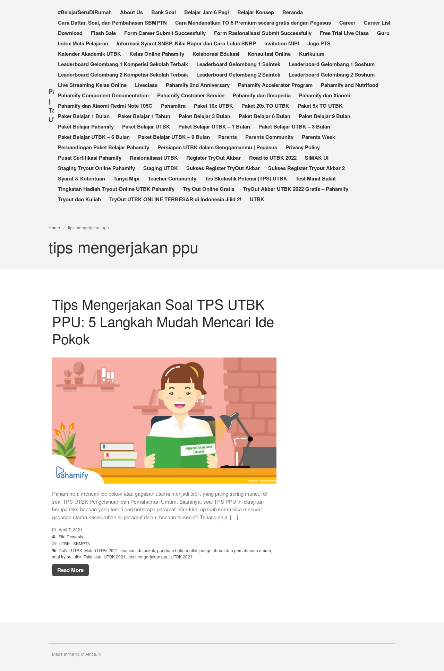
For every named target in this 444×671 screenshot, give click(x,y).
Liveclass (146, 85)
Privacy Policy (302, 147)
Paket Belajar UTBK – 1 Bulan (214, 126)
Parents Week (318, 137)
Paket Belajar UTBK (146, 126)
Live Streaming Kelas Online (92, 85)
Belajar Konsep (255, 12)
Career (347, 22)
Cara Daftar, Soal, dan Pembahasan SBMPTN (112, 22)
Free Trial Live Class (344, 33)
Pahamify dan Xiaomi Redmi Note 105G (105, 105)
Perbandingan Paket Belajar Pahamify (103, 147)
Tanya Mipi (126, 178)
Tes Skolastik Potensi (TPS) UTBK (246, 178)
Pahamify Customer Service (190, 95)
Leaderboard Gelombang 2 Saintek (238, 74)
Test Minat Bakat (316, 178)
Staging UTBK (160, 168)
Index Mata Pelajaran (83, 43)
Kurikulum (311, 54)
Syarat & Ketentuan (81, 178)
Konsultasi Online (269, 54)
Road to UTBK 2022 (273, 157)
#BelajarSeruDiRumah (85, 12)
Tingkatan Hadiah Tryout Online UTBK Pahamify (116, 189)
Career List (377, 22)
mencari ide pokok (137, 550)
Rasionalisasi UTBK (154, 157)
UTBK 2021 (182, 556)
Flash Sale (103, 33)
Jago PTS (319, 43)
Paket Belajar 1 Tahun (144, 116)
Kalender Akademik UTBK (89, 54)
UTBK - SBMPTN (75, 543)
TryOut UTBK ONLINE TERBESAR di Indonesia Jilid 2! (175, 199)
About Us (131, 12)
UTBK (257, 199)
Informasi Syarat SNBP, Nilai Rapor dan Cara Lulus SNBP (186, 43)
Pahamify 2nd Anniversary (198, 85)
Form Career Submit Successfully (165, 33)
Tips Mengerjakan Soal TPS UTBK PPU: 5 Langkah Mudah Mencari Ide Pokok (163, 321)
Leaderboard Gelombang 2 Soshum (332, 74)
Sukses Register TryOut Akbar (223, 168)
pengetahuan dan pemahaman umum (235, 550)
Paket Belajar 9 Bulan (324, 116)
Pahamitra (173, 105)
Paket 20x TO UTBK (265, 105)
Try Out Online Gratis (208, 189)
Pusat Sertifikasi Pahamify (89, 157)
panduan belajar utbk (177, 550)
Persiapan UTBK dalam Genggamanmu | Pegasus (217, 147)
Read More (70, 570)
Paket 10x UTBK (213, 105)
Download (70, 33)
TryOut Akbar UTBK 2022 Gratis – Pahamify (295, 189)
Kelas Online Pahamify (156, 54)
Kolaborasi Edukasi (216, 54)
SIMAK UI (316, 157)
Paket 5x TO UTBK (320, 105)
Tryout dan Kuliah (79, 199)
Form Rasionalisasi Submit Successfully (262, 33)
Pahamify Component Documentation (103, 95)
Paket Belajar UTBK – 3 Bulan (294, 126)
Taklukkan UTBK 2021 (105, 556)
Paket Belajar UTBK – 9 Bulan (174, 137)
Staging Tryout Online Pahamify (96, 168)
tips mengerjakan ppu (148, 556)
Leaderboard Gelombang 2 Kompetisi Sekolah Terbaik (123, 74)
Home (54, 227)
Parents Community (269, 137)
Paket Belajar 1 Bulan (84, 116)
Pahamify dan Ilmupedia (262, 95)
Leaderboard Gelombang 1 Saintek (238, 64)
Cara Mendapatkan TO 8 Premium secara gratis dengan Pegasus (253, 22)
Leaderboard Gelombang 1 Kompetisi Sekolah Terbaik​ (123, 64)
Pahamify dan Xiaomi (324, 95)
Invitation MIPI (281, 43)
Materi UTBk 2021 (101, 550)
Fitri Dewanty (71, 536)
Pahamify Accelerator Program (275, 85)
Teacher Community (172, 178)
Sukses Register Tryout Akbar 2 (306, 168)
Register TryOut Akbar (213, 157)
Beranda (292, 12)
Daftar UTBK (70, 550)
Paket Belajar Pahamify (86, 126)
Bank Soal (163, 12)
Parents (227, 137)
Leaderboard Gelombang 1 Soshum (332, 64)
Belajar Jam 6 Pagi (206, 12)
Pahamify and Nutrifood (349, 85)
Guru (383, 33)
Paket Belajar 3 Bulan (204, 116)
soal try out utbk (67, 556)
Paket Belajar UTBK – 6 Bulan (94, 137)
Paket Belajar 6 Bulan (264, 116)
